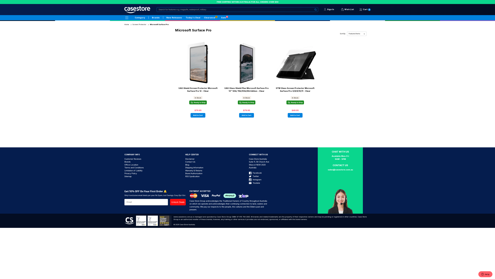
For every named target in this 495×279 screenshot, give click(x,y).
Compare (205, 63)
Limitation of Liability (133, 170)
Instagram (256, 179)
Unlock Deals (177, 202)
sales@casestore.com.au (340, 169)
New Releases (174, 17)
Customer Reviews (132, 159)
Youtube (256, 183)
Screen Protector (139, 24)
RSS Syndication (192, 176)
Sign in (330, 9)
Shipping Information (194, 167)
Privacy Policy (130, 173)
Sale (223, 17)
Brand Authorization (193, 173)
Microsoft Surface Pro (159, 24)
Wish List (349, 9)
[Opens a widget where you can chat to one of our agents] (485, 274)
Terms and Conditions (134, 167)
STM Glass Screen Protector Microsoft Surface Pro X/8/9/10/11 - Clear (295, 89)
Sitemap (128, 176)
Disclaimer (190, 159)
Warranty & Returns (193, 170)
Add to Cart (198, 115)
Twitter (255, 176)
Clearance (209, 17)
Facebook (257, 173)
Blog (187, 165)
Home (126, 24)
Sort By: (343, 34)
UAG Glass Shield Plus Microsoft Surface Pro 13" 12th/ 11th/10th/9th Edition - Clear (246, 89)
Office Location (131, 165)
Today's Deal (193, 17)
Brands (127, 162)
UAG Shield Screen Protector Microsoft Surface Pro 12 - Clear (198, 89)
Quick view (190, 63)
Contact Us (190, 162)
